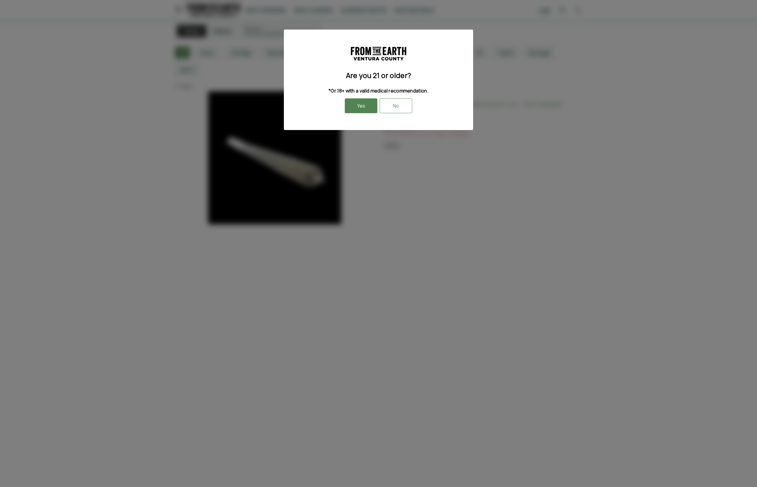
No (396, 106)
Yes (361, 106)
